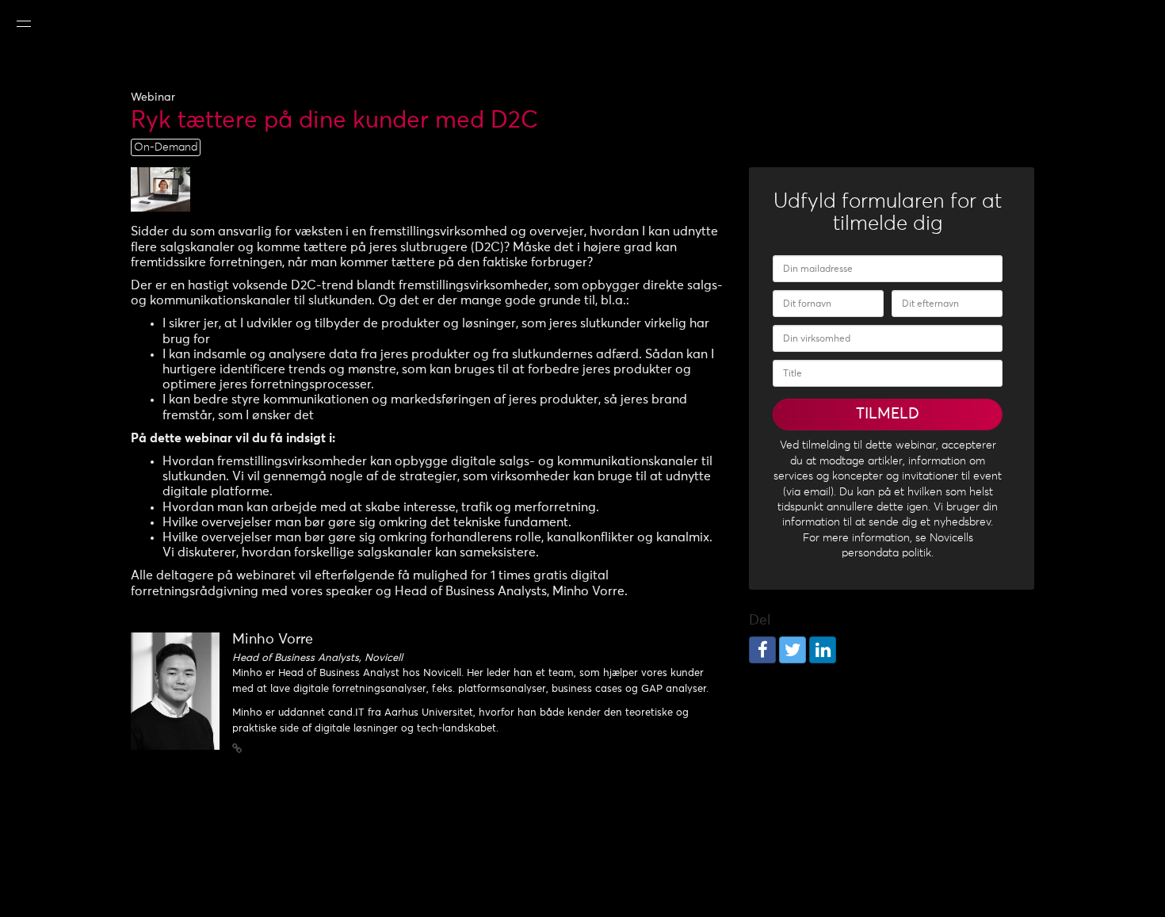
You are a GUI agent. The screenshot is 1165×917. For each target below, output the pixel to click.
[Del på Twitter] (792, 649)
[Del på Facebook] (762, 649)
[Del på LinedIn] (822, 649)
